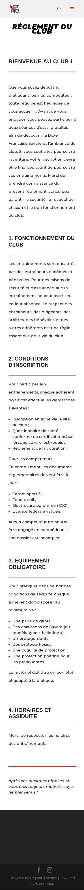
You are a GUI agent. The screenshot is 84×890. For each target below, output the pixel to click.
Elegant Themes (43, 877)
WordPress (44, 883)
